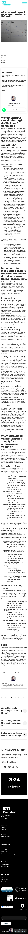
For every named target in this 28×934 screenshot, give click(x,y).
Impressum (4, 877)
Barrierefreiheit (5, 881)
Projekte (3, 847)
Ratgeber (3, 834)
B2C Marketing (5, 866)
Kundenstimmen (5, 836)
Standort (3, 829)
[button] (24, 3)
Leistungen (4, 849)
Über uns (3, 827)
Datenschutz (4, 879)
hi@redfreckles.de (9, 762)
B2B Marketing (5, 864)
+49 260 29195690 (9, 767)
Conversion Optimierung (8, 854)
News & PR (4, 851)
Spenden (3, 832)
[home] (3, 3)
